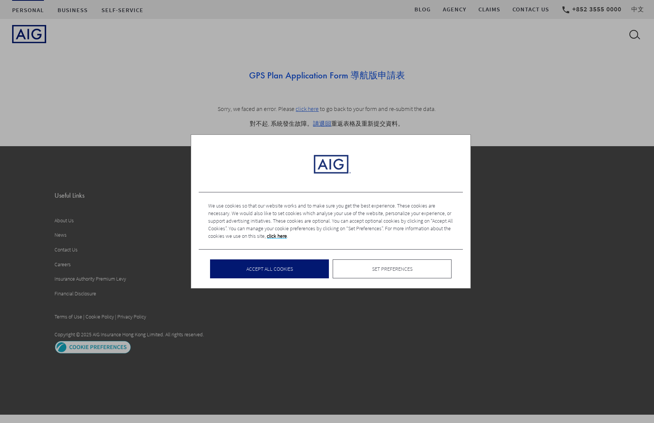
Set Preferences (392, 268)
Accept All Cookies (269, 268)
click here (277, 236)
